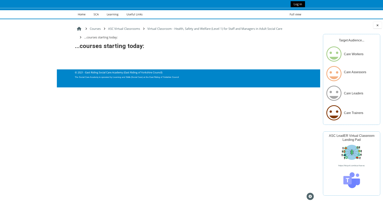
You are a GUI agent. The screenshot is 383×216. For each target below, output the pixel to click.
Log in (298, 4)
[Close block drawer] (377, 25)
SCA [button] (96, 14)
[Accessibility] (310, 196)
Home (82, 14)
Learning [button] (112, 14)
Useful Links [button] (134, 14)
